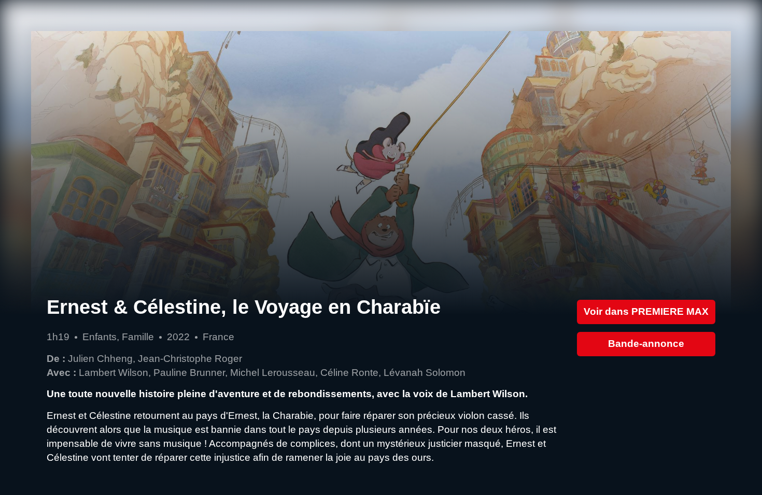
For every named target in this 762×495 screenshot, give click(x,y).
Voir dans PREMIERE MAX (646, 311)
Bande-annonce (646, 343)
